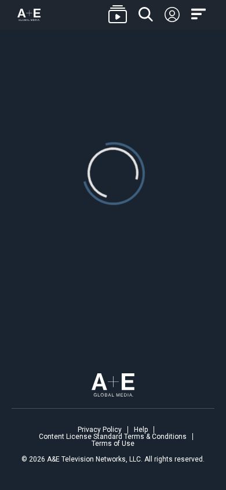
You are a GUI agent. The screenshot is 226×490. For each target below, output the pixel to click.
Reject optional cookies (112, 422)
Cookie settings (52, 450)
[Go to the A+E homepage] (29, 15)
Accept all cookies (112, 387)
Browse (117, 15)
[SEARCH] (145, 15)
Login (172, 15)
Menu (200, 14)
